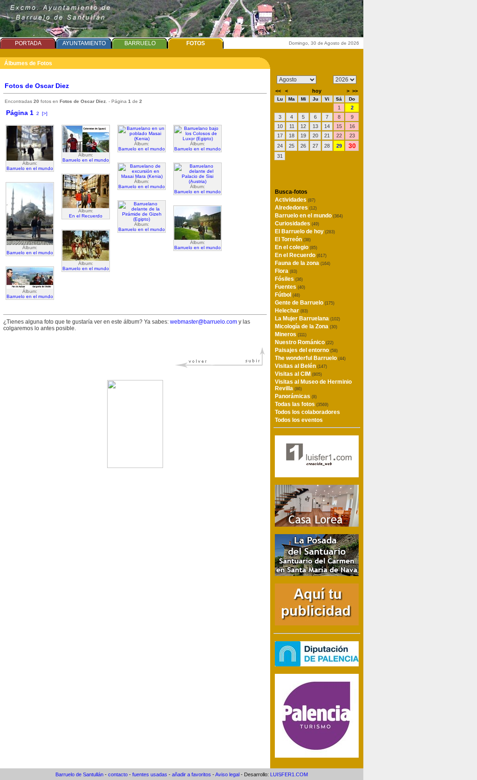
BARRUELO (140, 43)
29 (339, 146)
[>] (45, 113)
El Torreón (293, 239)
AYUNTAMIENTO (84, 43)
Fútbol (287, 295)
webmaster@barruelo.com (203, 322)
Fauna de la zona (302, 263)
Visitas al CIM (298, 374)
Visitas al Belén (301, 366)
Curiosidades (297, 223)
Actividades (295, 200)
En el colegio (296, 247)
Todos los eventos (299, 420)
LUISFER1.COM (289, 774)
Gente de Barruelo (304, 302)
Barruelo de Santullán (79, 774)
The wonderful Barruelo (310, 358)
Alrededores (296, 207)
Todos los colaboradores (307, 412)
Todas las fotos (301, 404)
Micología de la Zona (306, 326)
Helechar (291, 310)
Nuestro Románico (304, 342)
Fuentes (290, 287)
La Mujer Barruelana (307, 318)
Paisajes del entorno (306, 350)
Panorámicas (296, 396)
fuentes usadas (149, 774)
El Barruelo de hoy (305, 231)
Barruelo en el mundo (30, 168)
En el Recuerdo (85, 215)
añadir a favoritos (191, 774)
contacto (118, 774)
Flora (286, 271)
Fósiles (289, 279)
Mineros (291, 334)
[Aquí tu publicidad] (317, 623)
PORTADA (28, 43)
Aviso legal (227, 774)
